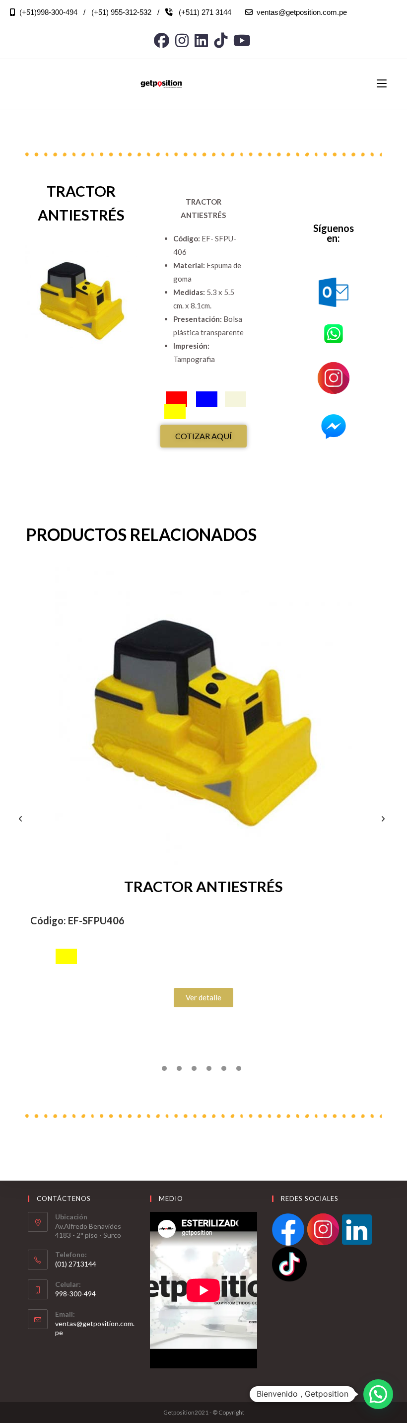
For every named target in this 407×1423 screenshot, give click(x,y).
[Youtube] (242, 40)
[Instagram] (182, 40)
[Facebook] (163, 40)
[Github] (220, 40)
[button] (22, 819)
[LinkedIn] (201, 40)
